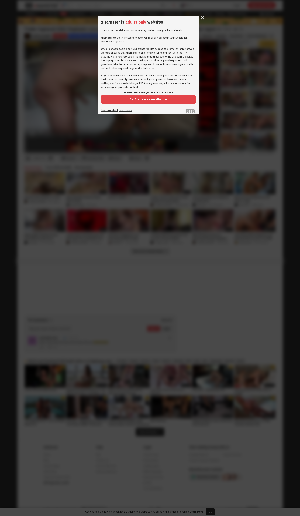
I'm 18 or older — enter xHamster (148, 99)
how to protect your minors (116, 110)
